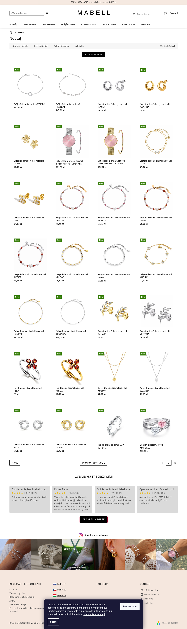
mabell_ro (148, 603)
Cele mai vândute (20, 46)
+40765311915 (151, 594)
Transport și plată (17, 593)
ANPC (12, 601)
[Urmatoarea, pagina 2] (168, 463)
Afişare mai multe (94, 519)
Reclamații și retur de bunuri (22, 597)
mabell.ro (148, 599)
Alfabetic (79, 46)
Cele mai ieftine (41, 46)
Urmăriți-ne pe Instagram (96, 535)
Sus (16, 463)
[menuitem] (14, 24)
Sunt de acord (130, 606)
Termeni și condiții (17, 604)
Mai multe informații (94, 614)
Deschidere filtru (93, 54)
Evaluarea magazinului (94, 476)
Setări (53, 621)
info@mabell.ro (151, 590)
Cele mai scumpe (61, 46)
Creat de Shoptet (170, 623)
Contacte (13, 589)
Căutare (46, 13)
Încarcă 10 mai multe (93, 463)
